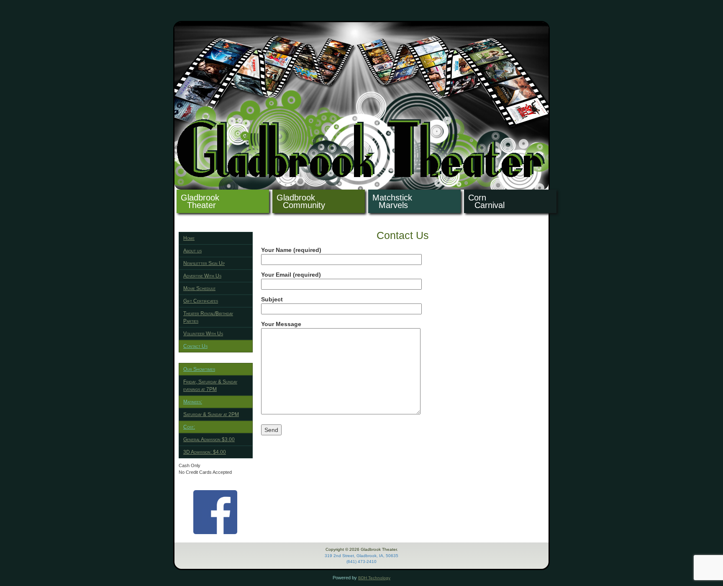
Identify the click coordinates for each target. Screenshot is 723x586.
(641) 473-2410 (361, 561)
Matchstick (392, 201)
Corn (486, 201)
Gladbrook (200, 201)
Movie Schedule (199, 288)
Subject (272, 299)
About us (192, 251)
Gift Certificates (200, 301)
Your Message (281, 324)
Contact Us (195, 346)
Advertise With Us (202, 276)
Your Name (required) (291, 250)
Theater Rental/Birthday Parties (208, 317)
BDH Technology (374, 578)
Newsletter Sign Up (204, 263)
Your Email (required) (291, 274)
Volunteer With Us (203, 334)
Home (189, 238)
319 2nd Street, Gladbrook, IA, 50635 (361, 555)
